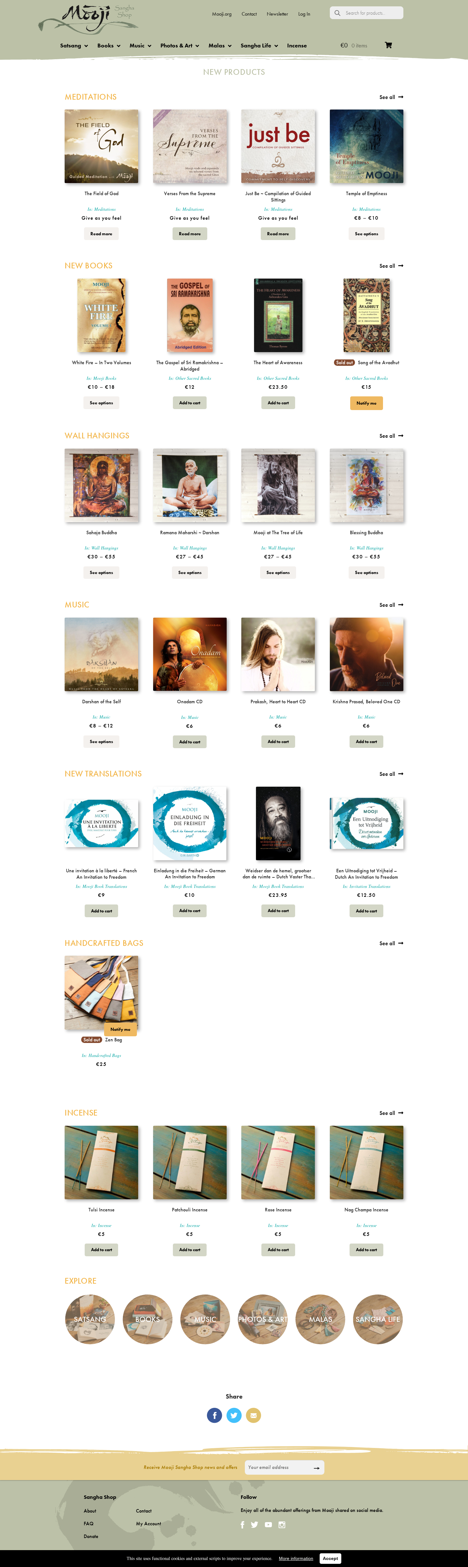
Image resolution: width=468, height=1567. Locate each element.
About (90, 1510)
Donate (91, 1536)
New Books (89, 265)
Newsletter (277, 14)
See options (366, 234)
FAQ (89, 1523)
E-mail (253, 1415)
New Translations (103, 774)
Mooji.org (221, 14)
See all (387, 97)
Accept (330, 1558)
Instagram (282, 1524)
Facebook (214, 1415)
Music (137, 45)
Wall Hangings (97, 435)
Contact (249, 14)
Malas (217, 45)
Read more (101, 234)
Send (317, 1468)
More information (296, 1558)
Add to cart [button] (189, 403)
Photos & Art (176, 45)
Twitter (234, 1415)
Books (105, 45)
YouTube (268, 1524)
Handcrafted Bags (104, 943)
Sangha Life (256, 45)
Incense (297, 45)
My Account (148, 1523)
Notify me (367, 403)
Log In (304, 14)
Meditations (91, 96)
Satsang (70, 45)
